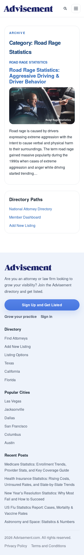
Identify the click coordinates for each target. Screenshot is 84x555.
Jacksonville (14, 409)
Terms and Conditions (48, 545)
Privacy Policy (15, 545)
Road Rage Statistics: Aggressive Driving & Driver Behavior (34, 75)
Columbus (12, 434)
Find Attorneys (16, 338)
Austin (9, 442)
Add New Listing (22, 225)
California (12, 371)
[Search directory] (65, 8)
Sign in (46, 316)
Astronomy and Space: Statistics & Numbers (39, 521)
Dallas (9, 417)
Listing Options (16, 354)
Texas (9, 363)
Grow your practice (20, 316)
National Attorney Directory (30, 208)
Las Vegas (12, 401)
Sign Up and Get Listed (42, 304)
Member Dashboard (25, 217)
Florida (10, 379)
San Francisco (15, 426)
